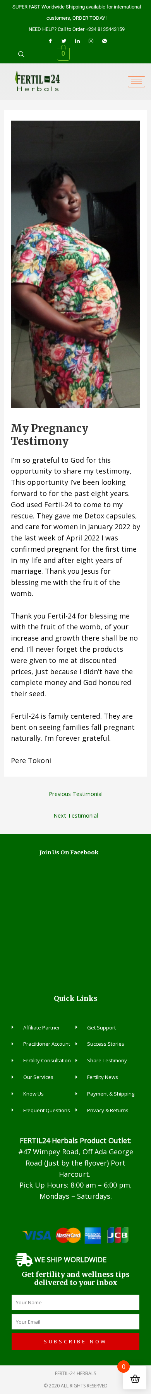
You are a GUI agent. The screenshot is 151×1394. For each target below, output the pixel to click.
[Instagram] (91, 40)
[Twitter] (64, 40)
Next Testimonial (75, 815)
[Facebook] (50, 40)
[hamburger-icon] (136, 81)
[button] (21, 54)
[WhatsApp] (104, 40)
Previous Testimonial (76, 794)
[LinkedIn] (77, 40)
